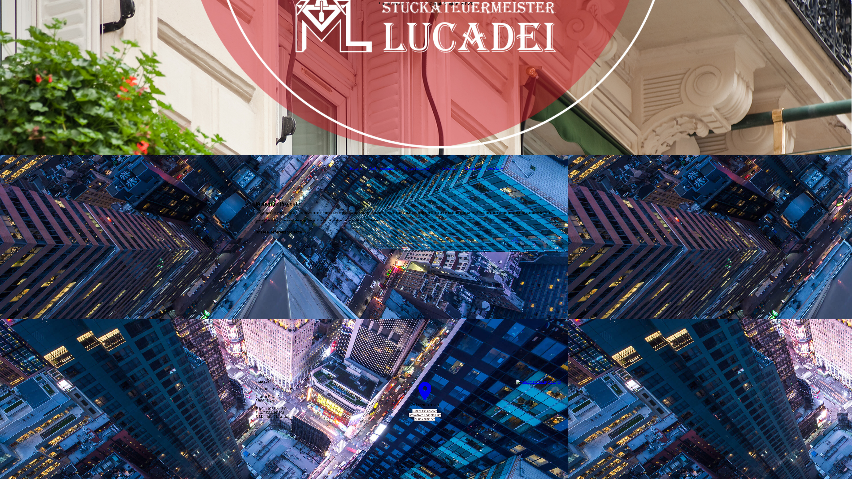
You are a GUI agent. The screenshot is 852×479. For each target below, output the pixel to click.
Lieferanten (473, 168)
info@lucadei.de (278, 416)
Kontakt (493, 168)
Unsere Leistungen (418, 168)
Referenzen (450, 168)
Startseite (355, 168)
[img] (426, 77)
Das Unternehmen (381, 168)
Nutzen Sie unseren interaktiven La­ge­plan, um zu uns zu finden (425, 415)
